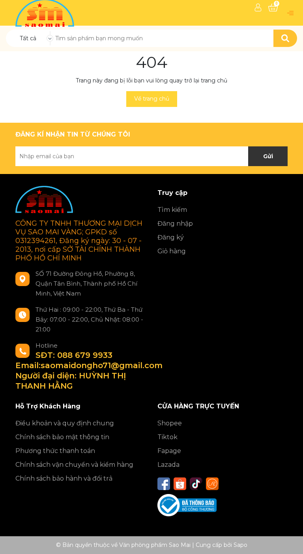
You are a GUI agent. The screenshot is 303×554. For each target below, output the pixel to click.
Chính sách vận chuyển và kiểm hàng (74, 464)
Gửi (268, 156)
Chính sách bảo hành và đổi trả (63, 478)
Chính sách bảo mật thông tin (62, 437)
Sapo (240, 544)
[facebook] (163, 483)
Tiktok (167, 437)
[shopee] (180, 483)
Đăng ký (170, 237)
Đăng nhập (175, 223)
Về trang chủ (151, 98)
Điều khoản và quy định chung (64, 423)
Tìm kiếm (172, 209)
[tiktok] (196, 483)
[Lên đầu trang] (289, 540)
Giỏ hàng (171, 251)
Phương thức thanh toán (55, 451)
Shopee (169, 423)
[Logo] (45, 12)
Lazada (168, 464)
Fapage (169, 451)
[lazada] (212, 483)
